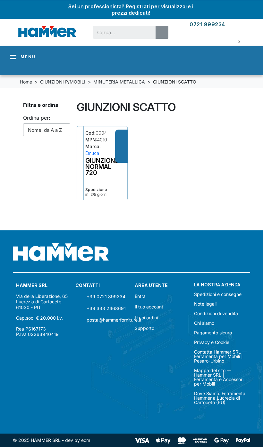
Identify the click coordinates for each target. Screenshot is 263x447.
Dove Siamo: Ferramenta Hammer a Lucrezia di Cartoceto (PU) (219, 398)
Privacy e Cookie (211, 342)
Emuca (92, 153)
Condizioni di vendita (216, 313)
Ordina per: (36, 118)
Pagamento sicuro (213, 333)
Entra (140, 296)
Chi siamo (204, 323)
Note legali (205, 304)
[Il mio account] (239, 24)
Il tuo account (149, 306)
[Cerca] (162, 32)
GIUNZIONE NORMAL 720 (102, 167)
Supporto (144, 328)
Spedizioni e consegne (218, 294)
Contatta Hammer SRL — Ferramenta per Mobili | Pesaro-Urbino (220, 356)
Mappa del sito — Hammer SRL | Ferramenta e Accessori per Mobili (218, 377)
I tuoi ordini (146, 317)
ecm (85, 440)
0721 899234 (207, 24)
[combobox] (120, 32)
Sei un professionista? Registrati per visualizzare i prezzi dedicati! (130, 9)
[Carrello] (234, 41)
